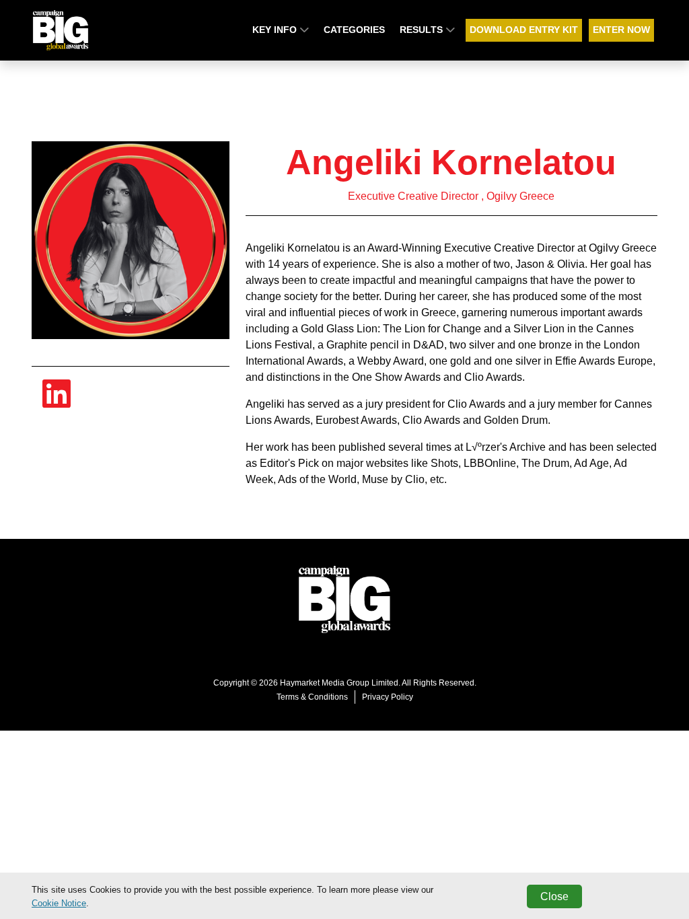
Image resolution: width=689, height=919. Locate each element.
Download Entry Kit (524, 29)
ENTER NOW (621, 29)
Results (422, 29)
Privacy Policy (387, 697)
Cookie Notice (59, 903)
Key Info (275, 29)
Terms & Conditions (312, 697)
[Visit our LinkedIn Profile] (56, 402)
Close (554, 896)
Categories (354, 29)
